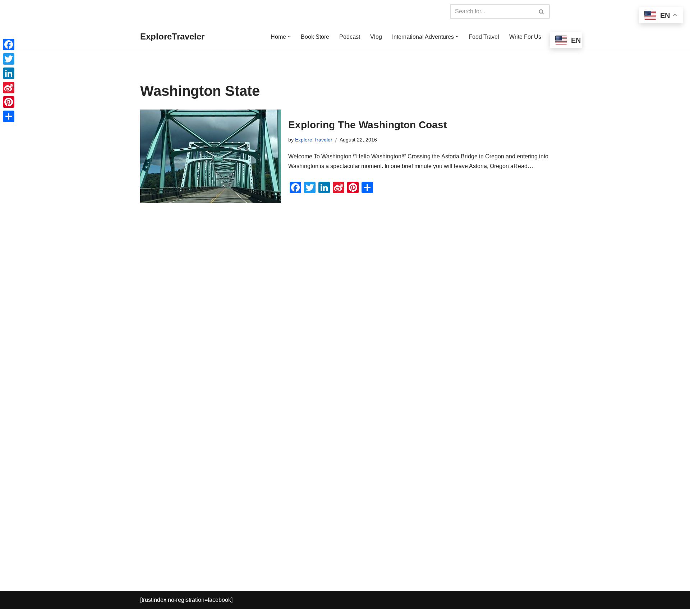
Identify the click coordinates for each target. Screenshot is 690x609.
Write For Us (525, 37)
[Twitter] (8, 59)
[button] (289, 36)
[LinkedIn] (8, 73)
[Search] (542, 11)
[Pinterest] (8, 102)
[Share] (8, 116)
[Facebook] (8, 44)
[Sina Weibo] (8, 87)
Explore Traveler (313, 140)
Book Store (315, 37)
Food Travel (484, 37)
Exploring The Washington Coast (367, 124)
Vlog (376, 37)
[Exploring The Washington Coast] (210, 156)
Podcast (349, 37)
